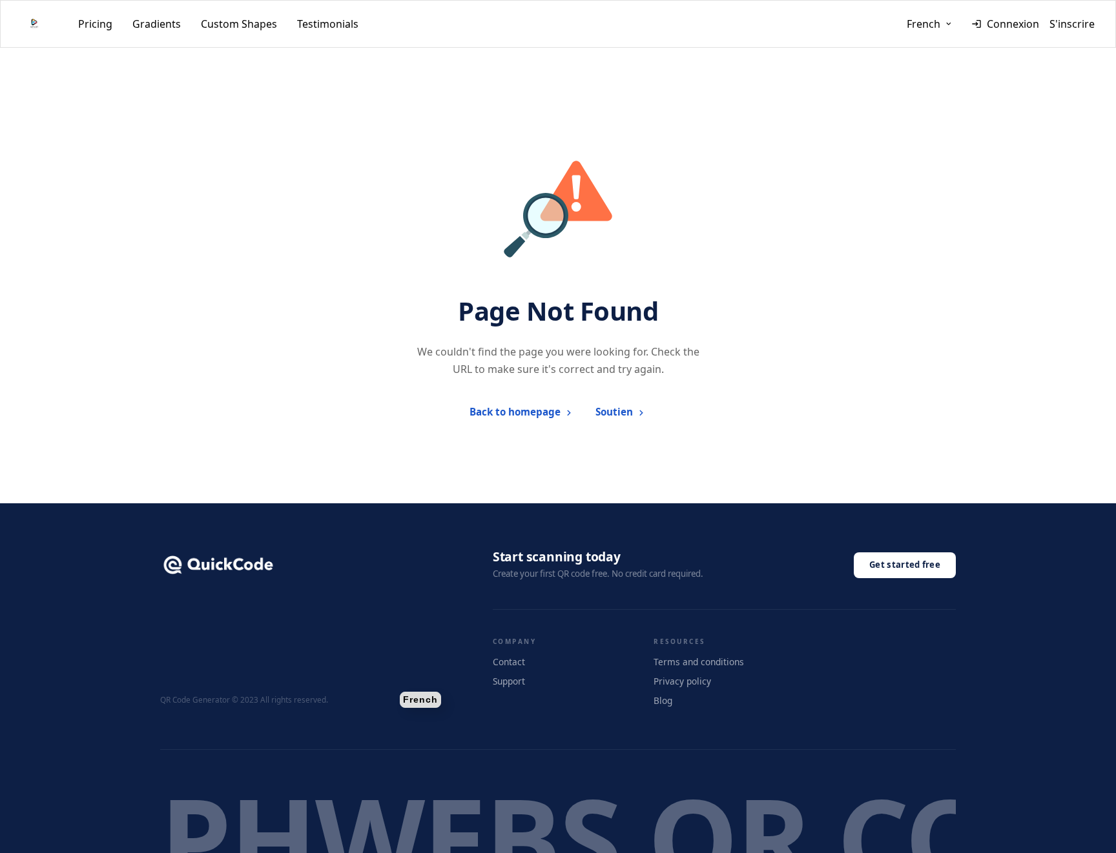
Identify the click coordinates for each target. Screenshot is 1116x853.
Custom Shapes (239, 24)
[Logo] (34, 24)
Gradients (156, 24)
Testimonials (327, 24)
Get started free (904, 564)
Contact (509, 662)
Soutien (614, 411)
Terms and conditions (699, 662)
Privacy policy (682, 681)
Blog (663, 700)
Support (509, 681)
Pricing (95, 24)
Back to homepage (515, 411)
